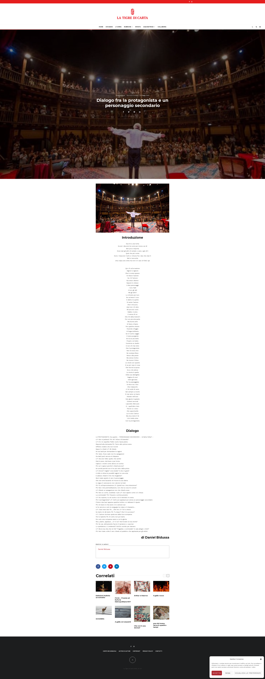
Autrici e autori (124, 651)
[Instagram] (191, 1)
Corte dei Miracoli (109, 651)
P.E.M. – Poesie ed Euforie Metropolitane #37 (123, 600)
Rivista (138, 27)
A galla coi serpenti (123, 622)
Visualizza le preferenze (248, 673)
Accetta (217, 673)
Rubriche (127, 27)
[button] (261, 659)
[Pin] (134, 112)
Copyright (136, 651)
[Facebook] (189, 1)
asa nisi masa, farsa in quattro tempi (159, 625)
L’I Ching (118, 27)
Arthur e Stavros (141, 596)
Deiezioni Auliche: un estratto (103, 596)
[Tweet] (128, 112)
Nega (227, 673)
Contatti (158, 651)
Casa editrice (148, 27)
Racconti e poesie (132, 95)
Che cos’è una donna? (140, 627)
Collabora (162, 27)
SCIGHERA (100, 619)
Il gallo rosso (158, 596)
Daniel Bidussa (120, 95)
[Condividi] (123, 112)
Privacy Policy (148, 651)
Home (101, 27)
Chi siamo (109, 27)
